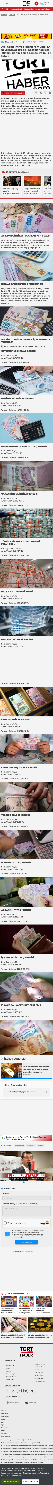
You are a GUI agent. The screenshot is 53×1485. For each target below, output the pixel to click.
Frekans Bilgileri (11, 1374)
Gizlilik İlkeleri (39, 1367)
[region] (26, 1474)
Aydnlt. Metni (39, 1378)
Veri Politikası (39, 1375)
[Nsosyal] (50, 93)
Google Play (14, 1402)
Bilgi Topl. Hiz (39, 1372)
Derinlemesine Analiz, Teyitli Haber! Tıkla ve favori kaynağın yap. (26, 1138)
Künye (8, 1368)
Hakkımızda (10, 1365)
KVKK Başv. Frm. (40, 1381)
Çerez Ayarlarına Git (30, 1482)
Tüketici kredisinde (24, 160)
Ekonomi (12, 15)
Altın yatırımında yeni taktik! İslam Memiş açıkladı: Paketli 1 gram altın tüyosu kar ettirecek (36, 1071)
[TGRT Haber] (26, 3)
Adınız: (5, 1193)
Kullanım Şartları (40, 1364)
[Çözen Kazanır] (26, 36)
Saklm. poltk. (10, 1379)
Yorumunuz (20, 1203)
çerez (42, 1468)
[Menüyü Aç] (7, 3)
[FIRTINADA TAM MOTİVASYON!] (26, 1166)
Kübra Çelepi (19, 93)
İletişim (8, 1371)
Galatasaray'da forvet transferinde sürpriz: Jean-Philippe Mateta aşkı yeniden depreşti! (30, 9)
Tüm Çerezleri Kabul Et (10, 1482)
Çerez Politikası (11, 1377)
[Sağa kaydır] (49, 186)
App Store (32, 1402)
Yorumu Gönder (27, 1242)
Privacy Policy (39, 1370)
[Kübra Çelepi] (3, 93)
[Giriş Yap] (36, 3)
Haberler (4, 15)
